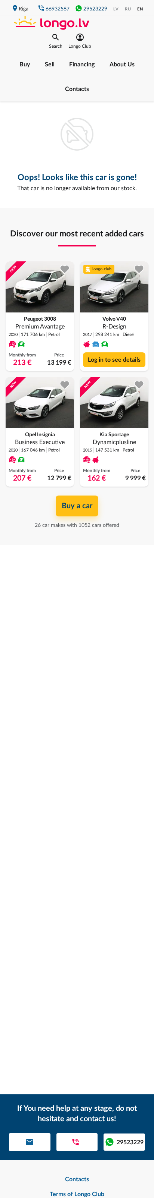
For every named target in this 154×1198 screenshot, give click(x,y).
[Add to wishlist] (65, 269)
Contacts (77, 89)
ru (128, 9)
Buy (24, 64)
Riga (23, 9)
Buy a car (77, 506)
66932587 (58, 9)
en (140, 9)
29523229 (95, 9)
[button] (55, 41)
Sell (50, 64)
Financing (82, 64)
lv (116, 9)
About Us (122, 64)
